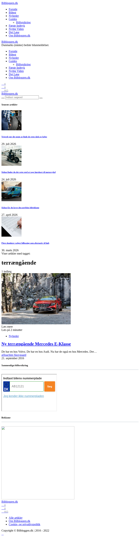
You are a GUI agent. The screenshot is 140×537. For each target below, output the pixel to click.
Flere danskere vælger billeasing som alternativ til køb (25, 243)
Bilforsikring (23, 22)
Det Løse (14, 32)
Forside (13, 9)
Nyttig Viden (16, 29)
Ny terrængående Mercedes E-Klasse (36, 343)
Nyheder (14, 15)
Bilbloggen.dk (9, 3)
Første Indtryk (17, 25)
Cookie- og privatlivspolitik (24, 524)
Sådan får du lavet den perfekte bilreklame (20, 207)
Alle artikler (15, 517)
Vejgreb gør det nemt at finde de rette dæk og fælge (24, 137)
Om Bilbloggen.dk (19, 35)
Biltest (12, 12)
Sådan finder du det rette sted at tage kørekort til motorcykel (28, 172)
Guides (13, 19)
